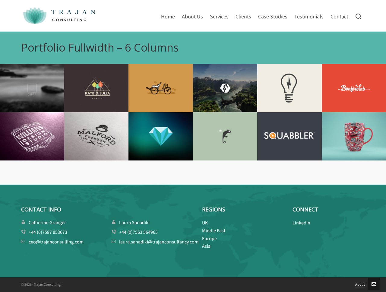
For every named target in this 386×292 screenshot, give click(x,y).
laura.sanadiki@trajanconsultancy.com (158, 242)
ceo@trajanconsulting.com (56, 242)
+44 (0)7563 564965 (138, 232)
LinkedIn (301, 223)
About (360, 284)
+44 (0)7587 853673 (48, 232)
